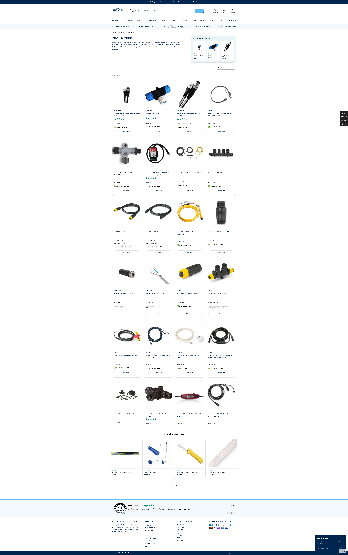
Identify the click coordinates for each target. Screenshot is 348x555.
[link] (174, 508)
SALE (220, 21)
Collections (122, 32)
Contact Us (148, 525)
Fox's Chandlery (126, 553)
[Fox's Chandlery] (117, 10)
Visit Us (233, 20)
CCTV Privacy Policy (150, 543)
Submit (199, 11)
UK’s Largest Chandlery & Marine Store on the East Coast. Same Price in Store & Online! (174, 2)
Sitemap (147, 546)
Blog (146, 535)
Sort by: (219, 67)
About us (147, 533)
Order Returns (149, 530)
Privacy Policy (148, 541)
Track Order (215, 12)
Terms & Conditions (150, 538)
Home (115, 32)
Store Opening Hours (151, 527)
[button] (173, 26)
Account (224, 12)
